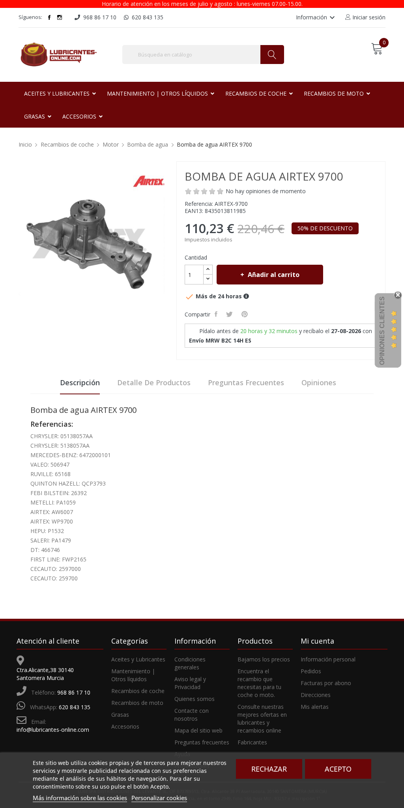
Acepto (338, 769)
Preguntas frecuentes (246, 382)
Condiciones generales (190, 663)
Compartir (216, 314)
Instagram (59, 17)
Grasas (120, 714)
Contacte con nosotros (191, 714)
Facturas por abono (326, 683)
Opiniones (318, 382)
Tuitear (230, 314)
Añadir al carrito (273, 274)
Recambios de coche (138, 691)
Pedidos (311, 671)
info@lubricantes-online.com (53, 729)
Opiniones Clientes (382, 330)
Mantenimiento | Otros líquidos (133, 675)
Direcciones (316, 695)
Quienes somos (194, 699)
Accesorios (125, 726)
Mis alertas (315, 706)
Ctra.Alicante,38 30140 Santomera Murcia (45, 674)
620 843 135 (74, 707)
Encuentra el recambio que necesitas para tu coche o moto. (259, 683)
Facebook (49, 17)
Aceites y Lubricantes (138, 659)
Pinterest (245, 314)
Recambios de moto (137, 702)
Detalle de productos (154, 382)
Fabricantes (252, 742)
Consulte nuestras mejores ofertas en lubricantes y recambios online (262, 718)
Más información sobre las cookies (80, 798)
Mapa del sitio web (198, 730)
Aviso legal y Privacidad (190, 683)
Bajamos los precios (264, 659)
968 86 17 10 (73, 692)
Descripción (80, 382)
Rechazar (269, 769)
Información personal (328, 659)
